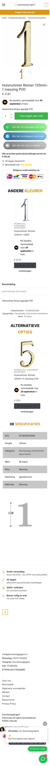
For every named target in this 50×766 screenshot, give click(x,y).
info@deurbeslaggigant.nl (14, 654)
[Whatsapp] (7, 127)
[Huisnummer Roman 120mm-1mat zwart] (32, 210)
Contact (6, 696)
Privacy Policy (9, 703)
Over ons (6, 680)
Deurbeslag (26, 224)
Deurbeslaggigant (21, 662)
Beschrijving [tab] (8, 284)
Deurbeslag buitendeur (17, 18)
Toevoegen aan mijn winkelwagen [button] (32, 266)
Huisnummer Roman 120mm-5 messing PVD (26, 377)
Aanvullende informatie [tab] (14, 291)
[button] (44, 25)
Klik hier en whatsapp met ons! (28, 127)
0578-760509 (20, 658)
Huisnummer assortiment (37, 18)
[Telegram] (7, 136)
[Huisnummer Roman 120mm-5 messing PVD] (27, 354)
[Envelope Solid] (7, 145)
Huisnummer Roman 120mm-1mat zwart (31, 233)
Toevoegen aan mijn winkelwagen (31, 117)
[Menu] (6, 5)
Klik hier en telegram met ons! (27, 136)
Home (4, 18)
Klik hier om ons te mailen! (26, 145)
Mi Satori (28, 316)
